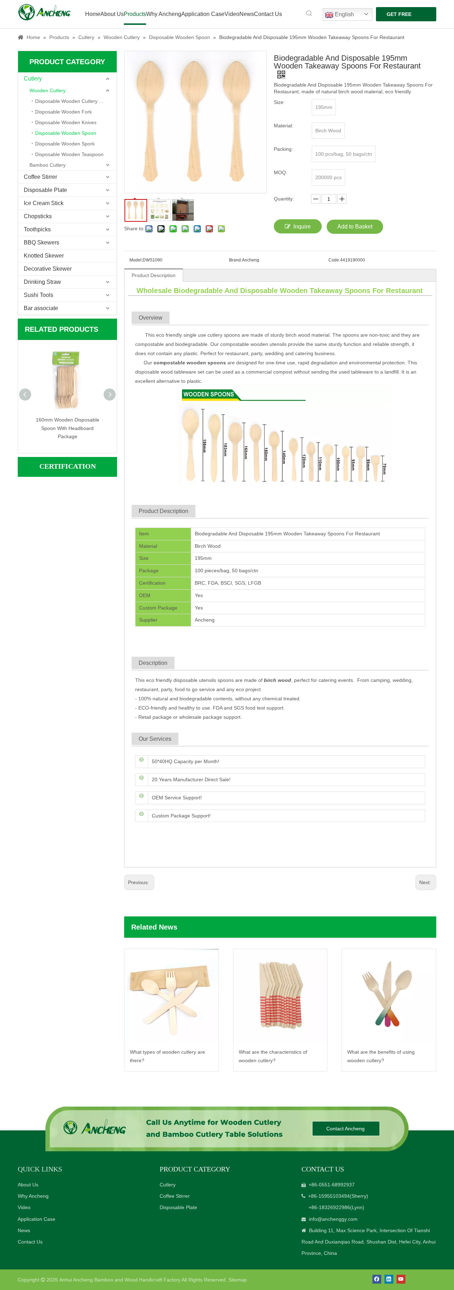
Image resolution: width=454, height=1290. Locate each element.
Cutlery (33, 79)
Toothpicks (37, 229)
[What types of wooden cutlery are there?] (171, 996)
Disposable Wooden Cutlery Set (70, 101)
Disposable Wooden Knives (65, 122)
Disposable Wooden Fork (63, 112)
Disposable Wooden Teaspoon (69, 154)
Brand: (235, 260)
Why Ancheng (33, 1196)
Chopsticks (38, 216)
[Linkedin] (388, 1279)
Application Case (36, 1219)
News (24, 1230)
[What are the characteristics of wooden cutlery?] (280, 996)
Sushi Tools (38, 295)
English (343, 14)
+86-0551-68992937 (332, 1184)
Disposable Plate (45, 190)
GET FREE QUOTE (399, 16)
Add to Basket (354, 227)
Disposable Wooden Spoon (65, 133)
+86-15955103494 (329, 1196)
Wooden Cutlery (47, 90)
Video (24, 1207)
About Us (28, 1184)
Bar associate (41, 308)
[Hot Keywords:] (309, 13)
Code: (334, 260)
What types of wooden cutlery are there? (167, 1056)
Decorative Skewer (48, 269)
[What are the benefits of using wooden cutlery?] (389, 996)
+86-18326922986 (329, 1207)
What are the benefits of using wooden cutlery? (381, 1056)
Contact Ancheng (346, 1128)
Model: (136, 260)
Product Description (154, 275)
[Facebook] (376, 1279)
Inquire (302, 227)
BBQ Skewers (41, 242)
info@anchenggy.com (333, 1219)
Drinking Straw (42, 282)
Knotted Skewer (44, 256)
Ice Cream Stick (43, 203)
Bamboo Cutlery (47, 165)
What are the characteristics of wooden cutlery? (273, 1056)
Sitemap (237, 1280)
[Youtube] (401, 1279)
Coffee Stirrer (40, 177)
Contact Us (30, 1242)
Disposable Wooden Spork (65, 144)
